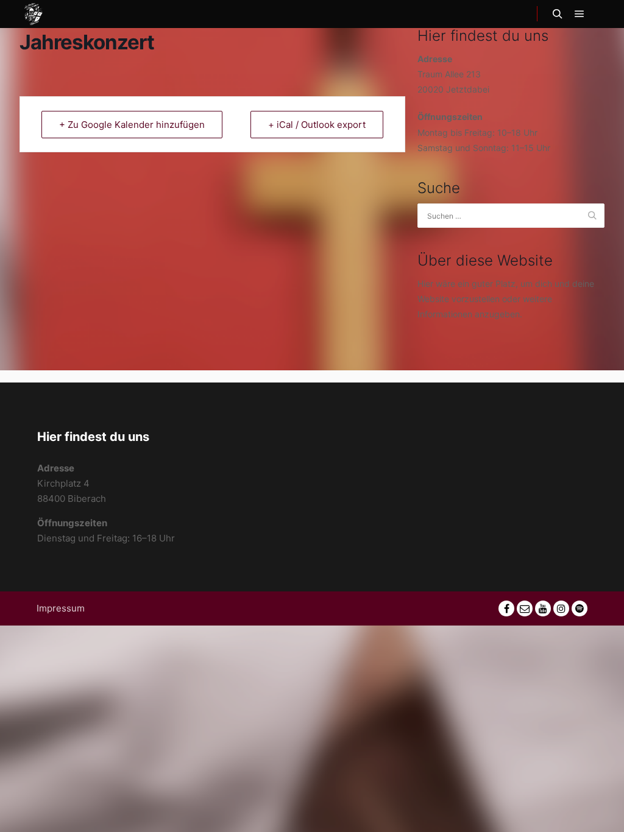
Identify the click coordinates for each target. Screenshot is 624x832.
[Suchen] (558, 14)
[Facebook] (506, 608)
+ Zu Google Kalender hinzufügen (132, 124)
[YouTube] (543, 608)
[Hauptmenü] (579, 14)
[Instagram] (561, 608)
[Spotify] (579, 608)
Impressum (61, 608)
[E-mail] (525, 608)
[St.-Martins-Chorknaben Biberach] (33, 14)
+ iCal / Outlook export (317, 124)
